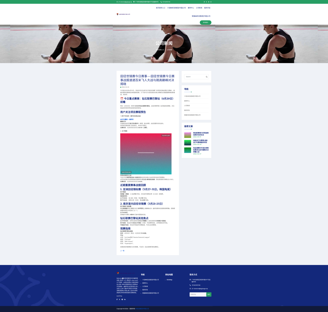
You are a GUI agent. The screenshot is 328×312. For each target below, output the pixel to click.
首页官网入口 (160, 8)
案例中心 (191, 8)
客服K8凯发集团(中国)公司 (201, 16)
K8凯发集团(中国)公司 (142, 309)
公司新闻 (199, 8)
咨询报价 (205, 22)
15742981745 (166, 2)
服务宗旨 (207, 8)
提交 (209, 294)
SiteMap (169, 280)
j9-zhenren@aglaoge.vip (125, 2)
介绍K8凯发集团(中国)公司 (176, 8)
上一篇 (122, 250)
